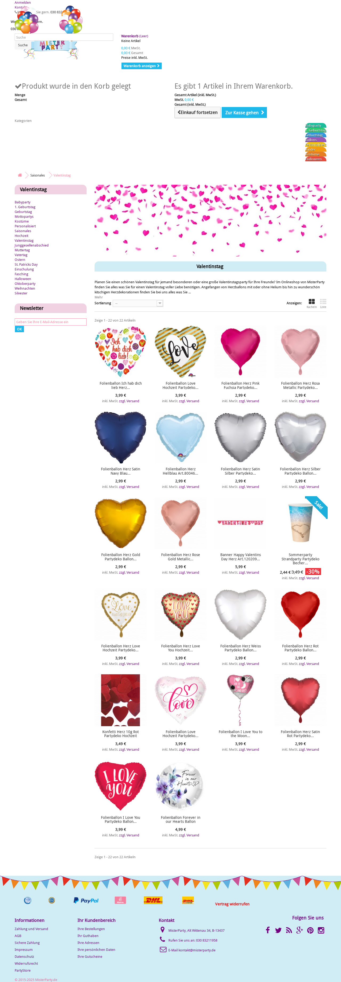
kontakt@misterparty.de (197, 950)
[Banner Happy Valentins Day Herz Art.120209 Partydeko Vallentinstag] (240, 523)
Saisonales (23, 230)
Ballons (311, 139)
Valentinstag (24, 240)
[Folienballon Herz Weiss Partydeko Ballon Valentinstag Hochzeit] (240, 614)
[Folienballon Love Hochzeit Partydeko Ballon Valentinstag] (180, 352)
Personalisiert (315, 144)
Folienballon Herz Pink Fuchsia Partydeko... (240, 385)
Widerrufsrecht (26, 963)
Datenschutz (24, 956)
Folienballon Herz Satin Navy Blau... (120, 471)
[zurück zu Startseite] (20, 175)
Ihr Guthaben (88, 935)
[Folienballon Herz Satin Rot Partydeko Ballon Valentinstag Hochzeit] (300, 700)
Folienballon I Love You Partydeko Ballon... (120, 819)
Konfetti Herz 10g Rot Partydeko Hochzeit (120, 734)
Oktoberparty (25, 283)
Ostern (20, 259)
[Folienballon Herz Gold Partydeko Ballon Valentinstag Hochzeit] (121, 523)
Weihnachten (25, 288)
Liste (323, 307)
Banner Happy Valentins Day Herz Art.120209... (240, 557)
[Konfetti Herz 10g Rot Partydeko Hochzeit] (121, 700)
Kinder (310, 149)
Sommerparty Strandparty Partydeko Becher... (300, 559)
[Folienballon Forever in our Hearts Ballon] (180, 786)
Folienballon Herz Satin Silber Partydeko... (240, 471)
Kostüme (312, 154)
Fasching (21, 274)
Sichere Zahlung (27, 942)
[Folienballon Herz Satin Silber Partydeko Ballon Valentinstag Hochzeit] (240, 437)
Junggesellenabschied (32, 245)
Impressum (24, 949)
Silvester (21, 293)
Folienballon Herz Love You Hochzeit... (180, 648)
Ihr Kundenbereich (97, 920)
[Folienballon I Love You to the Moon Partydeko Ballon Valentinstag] (240, 700)
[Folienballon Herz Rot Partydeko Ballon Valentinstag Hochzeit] (300, 614)
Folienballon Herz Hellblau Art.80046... (180, 471)
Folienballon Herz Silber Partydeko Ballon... (300, 471)
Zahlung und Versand (31, 928)
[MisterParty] (49, 32)
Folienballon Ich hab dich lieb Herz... (121, 385)
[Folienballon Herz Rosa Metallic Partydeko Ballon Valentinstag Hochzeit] (300, 352)
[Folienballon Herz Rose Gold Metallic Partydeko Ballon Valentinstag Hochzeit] (180, 523)
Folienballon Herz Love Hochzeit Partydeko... (120, 648)
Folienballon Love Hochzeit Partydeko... (180, 385)
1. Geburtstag (315, 130)
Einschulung (24, 269)
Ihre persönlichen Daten (96, 949)
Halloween (313, 159)
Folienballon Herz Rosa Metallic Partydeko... (300, 385)
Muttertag (22, 250)
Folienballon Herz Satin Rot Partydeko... (300, 734)
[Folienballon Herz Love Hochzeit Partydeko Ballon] (121, 614)
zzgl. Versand (129, 400)
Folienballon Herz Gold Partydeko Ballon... (120, 557)
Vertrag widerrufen (232, 903)
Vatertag (21, 254)
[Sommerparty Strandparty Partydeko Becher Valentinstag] (300, 523)
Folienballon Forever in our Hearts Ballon (180, 819)
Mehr (99, 297)
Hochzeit (21, 235)
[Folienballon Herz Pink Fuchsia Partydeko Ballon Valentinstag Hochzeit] (240, 352)
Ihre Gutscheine (90, 956)
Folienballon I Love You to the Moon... (240, 734)
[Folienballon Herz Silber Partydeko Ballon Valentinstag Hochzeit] (300, 437)
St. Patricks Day (26, 264)
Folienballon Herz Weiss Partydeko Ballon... (240, 648)
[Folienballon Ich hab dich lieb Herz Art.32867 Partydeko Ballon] (121, 352)
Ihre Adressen (88, 942)
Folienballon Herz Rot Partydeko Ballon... (300, 648)
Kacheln (312, 307)
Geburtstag (314, 135)
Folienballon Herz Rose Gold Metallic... (180, 557)
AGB (18, 935)
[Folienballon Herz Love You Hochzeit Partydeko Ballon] (180, 614)
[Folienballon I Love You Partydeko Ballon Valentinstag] (121, 786)
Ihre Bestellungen (91, 928)
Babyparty (313, 125)
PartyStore (23, 970)
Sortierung (103, 303)
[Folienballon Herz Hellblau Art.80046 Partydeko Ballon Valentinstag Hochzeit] (180, 437)
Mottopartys (24, 216)
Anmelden (23, 2)
